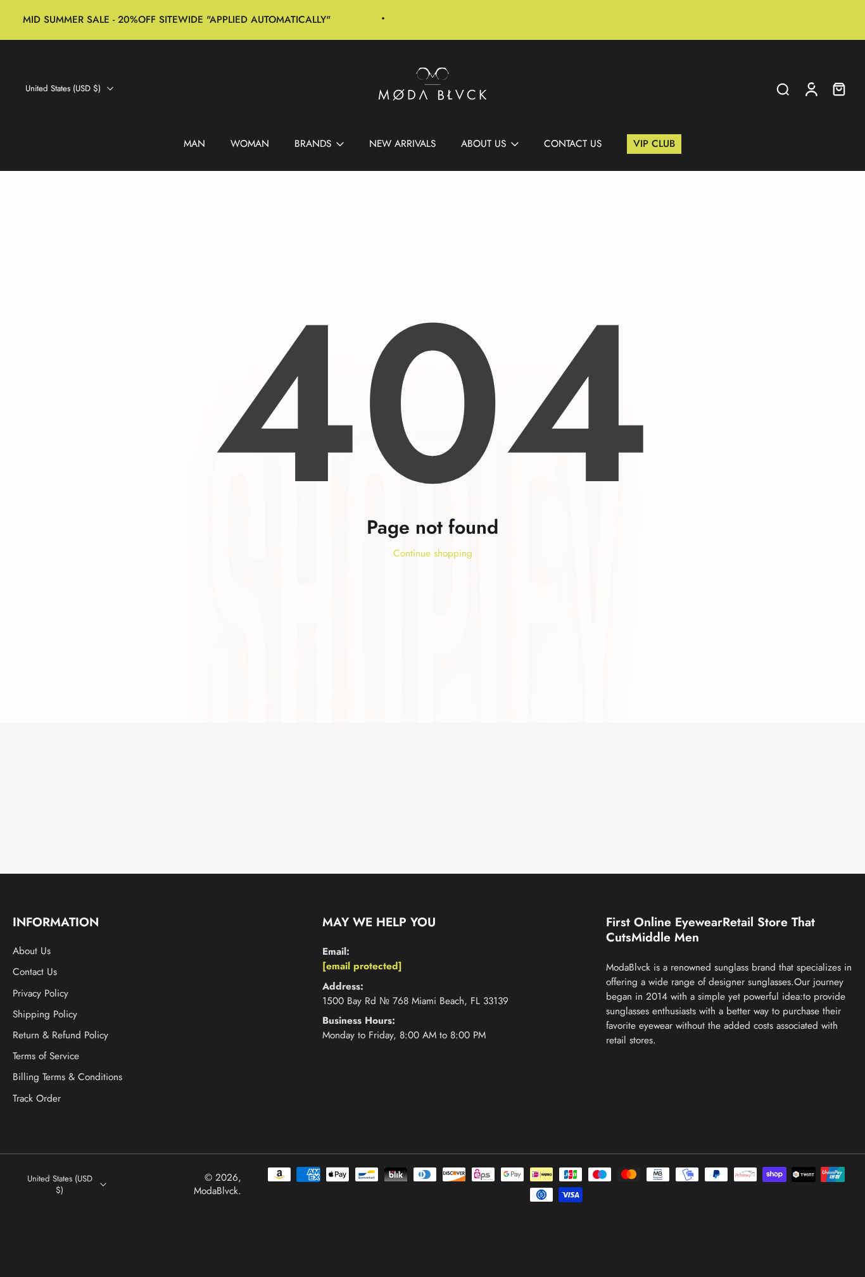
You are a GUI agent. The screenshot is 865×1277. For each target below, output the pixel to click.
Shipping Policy (45, 1014)
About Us (32, 951)
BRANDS (312, 144)
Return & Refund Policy (60, 1035)
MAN (194, 144)
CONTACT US (573, 144)
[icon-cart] (838, 88)
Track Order (37, 1098)
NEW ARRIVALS (402, 144)
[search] (783, 88)
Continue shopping (432, 553)
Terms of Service (46, 1056)
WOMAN (249, 144)
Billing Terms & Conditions (67, 1077)
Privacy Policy (40, 993)
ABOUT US (483, 144)
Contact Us (35, 972)
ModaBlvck (216, 1191)
